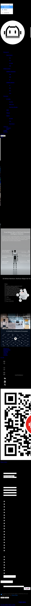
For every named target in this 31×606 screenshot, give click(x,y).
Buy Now (3, 135)
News (7, 129)
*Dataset (8, 112)
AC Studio (8, 99)
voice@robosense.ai (19, 374)
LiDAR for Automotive (11, 71)
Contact (5, 130)
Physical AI (6, 52)
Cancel (2, 597)
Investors (5, 131)
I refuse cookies (11, 604)
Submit (6, 597)
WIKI (7, 110)
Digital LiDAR (6, 68)
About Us (5, 126)
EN (3, 134)
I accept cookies (4, 604)
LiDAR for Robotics (10, 82)
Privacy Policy (4, 462)
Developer (5, 96)
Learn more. (22, 602)
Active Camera (9, 55)
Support (8, 115)
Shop (2, 137)
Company (8, 128)
